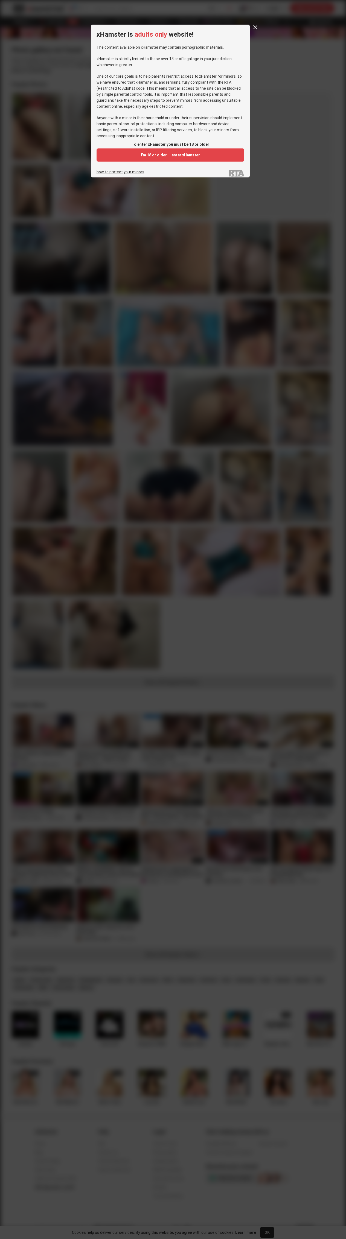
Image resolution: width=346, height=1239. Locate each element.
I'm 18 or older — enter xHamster (170, 155)
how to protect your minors (120, 172)
